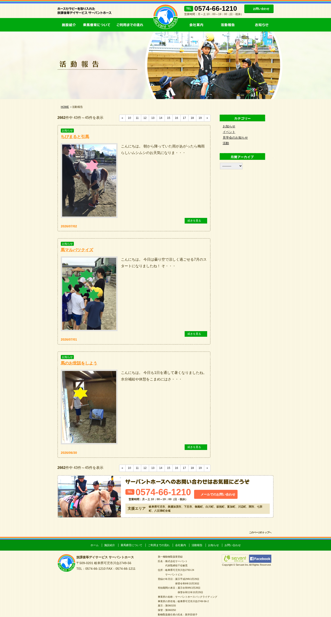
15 (168, 118)
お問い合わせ (261, 8)
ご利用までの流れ (129, 25)
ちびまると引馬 (75, 136)
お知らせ (259, 25)
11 (137, 118)
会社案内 (199, 25)
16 (176, 118)
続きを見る (194, 220)
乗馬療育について (97, 25)
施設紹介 (68, 25)
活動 (226, 143)
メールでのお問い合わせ (218, 494)
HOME (65, 106)
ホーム (95, 545)
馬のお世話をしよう (79, 363)
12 (145, 118)
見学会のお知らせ (235, 137)
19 (200, 118)
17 (184, 118)
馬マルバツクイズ (77, 250)
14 (160, 118)
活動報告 (228, 25)
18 (192, 118)
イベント (229, 132)
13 (152, 118)
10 (129, 118)
